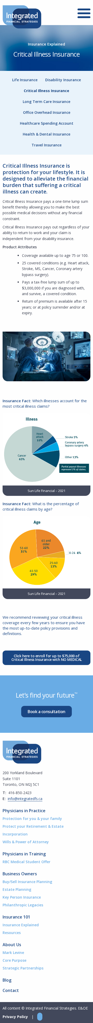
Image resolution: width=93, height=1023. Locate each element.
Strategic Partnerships (23, 968)
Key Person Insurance (22, 897)
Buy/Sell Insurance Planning (27, 881)
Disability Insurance (63, 79)
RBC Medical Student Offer (26, 861)
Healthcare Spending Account (46, 123)
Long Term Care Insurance (46, 101)
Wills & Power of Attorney (26, 841)
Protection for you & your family (32, 818)
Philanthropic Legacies (23, 904)
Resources (12, 932)
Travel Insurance (46, 145)
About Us (12, 944)
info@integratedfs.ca (25, 798)
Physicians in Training (24, 854)
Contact (11, 990)
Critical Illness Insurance (46, 90)
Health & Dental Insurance (46, 134)
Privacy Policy (15, 1016)
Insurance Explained (21, 924)
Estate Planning (17, 889)
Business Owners (20, 874)
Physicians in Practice (24, 810)
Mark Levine (13, 952)
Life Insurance (24, 79)
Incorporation (15, 834)
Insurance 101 (16, 917)
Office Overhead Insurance (46, 112)
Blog (7, 980)
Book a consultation (46, 711)
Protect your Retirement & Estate (33, 826)
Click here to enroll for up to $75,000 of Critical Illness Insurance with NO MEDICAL (46, 657)
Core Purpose (14, 960)
